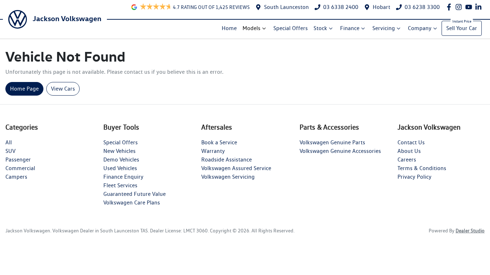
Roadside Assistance (226, 159)
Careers (406, 159)
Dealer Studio (470, 230)
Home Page (24, 88)
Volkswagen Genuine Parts (332, 142)
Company (420, 28)
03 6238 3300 (422, 7)
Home (229, 28)
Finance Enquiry (123, 176)
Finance (349, 28)
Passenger (18, 159)
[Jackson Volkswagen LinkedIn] (480, 7)
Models (251, 28)
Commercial (20, 168)
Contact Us (411, 142)
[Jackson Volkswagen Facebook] (450, 7)
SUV (10, 151)
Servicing (383, 28)
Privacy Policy (414, 176)
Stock (320, 28)
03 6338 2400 (340, 7)
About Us (409, 151)
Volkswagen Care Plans (131, 202)
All (8, 142)
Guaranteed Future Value (134, 193)
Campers (16, 176)
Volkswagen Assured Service (236, 168)
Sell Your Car (461, 28)
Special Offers (290, 28)
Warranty (213, 151)
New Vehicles (119, 151)
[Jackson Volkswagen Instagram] (460, 7)
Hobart (381, 7)
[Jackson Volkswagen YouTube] (470, 7)
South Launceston (286, 7)
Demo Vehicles (121, 159)
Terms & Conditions (421, 168)
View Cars (63, 88)
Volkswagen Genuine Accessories (340, 151)
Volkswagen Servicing (228, 176)
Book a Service (219, 142)
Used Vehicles (120, 168)
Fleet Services (120, 185)
